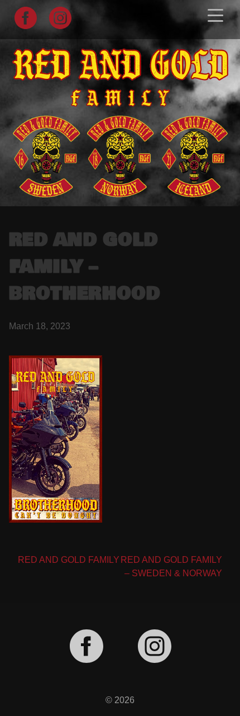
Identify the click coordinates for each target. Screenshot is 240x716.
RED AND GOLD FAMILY (68, 560)
